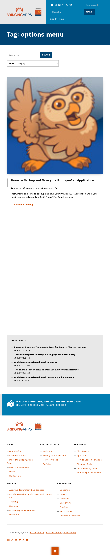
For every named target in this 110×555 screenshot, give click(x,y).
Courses (13, 506)
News (12, 471)
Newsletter (14, 514)
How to (17, 188)
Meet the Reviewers (19, 467)
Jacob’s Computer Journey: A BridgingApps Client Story (44, 354)
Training (13, 501)
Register (47, 464)
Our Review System (87, 468)
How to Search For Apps (89, 459)
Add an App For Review (89, 472)
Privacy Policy (37, 532)
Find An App (83, 451)
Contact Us (15, 476)
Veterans (64, 498)
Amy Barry (48, 188)
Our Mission (15, 451)
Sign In (53, 19)
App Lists (81, 455)
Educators (65, 490)
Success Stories (17, 455)
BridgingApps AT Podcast (22, 510)
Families (64, 507)
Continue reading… (24, 204)
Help (61, 19)
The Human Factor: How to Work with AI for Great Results (46, 369)
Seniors (63, 494)
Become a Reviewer (70, 515)
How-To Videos (50, 459)
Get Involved (66, 511)
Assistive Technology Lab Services (26, 490)
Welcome (47, 451)
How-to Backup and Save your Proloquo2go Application (52, 180)
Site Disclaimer (54, 532)
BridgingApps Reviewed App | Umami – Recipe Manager (44, 377)
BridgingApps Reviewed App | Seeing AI (35, 362)
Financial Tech (84, 464)
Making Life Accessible (54, 455)
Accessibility (69, 532)
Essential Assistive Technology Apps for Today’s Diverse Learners (50, 347)
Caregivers (65, 503)
